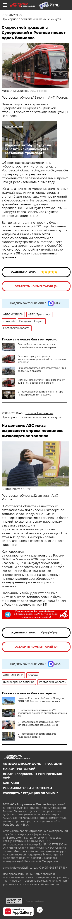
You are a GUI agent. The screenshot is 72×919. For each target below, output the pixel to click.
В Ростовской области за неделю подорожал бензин (37, 735)
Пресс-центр (53, 763)
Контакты (11, 782)
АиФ (28, 489)
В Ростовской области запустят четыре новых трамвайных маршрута (40, 393)
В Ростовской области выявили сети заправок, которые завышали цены (39, 723)
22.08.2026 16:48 (12, 413)
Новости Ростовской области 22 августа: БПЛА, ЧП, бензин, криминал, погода (41, 700)
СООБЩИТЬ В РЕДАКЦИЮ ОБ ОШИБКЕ (30, 793)
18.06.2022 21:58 (12, 15)
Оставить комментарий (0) (36, 286)
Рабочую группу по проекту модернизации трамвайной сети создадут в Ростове (42, 359)
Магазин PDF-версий (19, 769)
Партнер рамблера (35, 901)
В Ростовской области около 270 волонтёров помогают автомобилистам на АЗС (42, 713)
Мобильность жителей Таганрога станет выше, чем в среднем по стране (41, 381)
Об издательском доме (22, 763)
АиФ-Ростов (38, 90)
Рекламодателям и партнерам (27, 788)
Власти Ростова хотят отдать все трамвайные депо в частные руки (37, 346)
